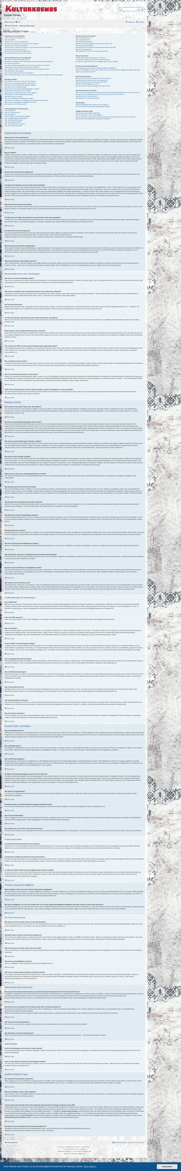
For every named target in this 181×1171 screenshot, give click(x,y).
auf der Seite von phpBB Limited (67, 1083)
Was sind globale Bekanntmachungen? (16, 118)
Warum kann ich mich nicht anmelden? (16, 45)
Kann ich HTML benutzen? (13, 112)
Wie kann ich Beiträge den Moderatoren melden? (19, 98)
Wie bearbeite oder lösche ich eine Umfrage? (18, 90)
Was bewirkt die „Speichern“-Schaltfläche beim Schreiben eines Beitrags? (27, 100)
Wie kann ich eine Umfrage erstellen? (16, 87)
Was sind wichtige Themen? (13, 122)
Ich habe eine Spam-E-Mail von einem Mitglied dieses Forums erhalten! (97, 61)
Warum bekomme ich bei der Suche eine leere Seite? (91, 82)
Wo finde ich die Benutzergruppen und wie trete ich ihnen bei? (94, 43)
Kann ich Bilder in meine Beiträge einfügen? (17, 116)
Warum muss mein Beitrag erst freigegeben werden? (20, 102)
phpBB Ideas (100, 1094)
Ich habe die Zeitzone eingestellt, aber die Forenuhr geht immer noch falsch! (27, 65)
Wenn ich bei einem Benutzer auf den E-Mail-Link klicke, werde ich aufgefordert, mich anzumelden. (34, 75)
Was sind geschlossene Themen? (15, 124)
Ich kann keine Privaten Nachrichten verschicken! (91, 57)
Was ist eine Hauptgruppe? (84, 49)
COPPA (114, 187)
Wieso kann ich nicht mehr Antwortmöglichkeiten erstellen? (22, 89)
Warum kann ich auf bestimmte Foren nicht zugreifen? (21, 92)
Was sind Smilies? (10, 114)
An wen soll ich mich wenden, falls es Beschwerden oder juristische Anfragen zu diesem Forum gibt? (106, 117)
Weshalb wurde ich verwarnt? (13, 96)
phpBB (68, 1147)
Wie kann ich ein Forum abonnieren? (87, 96)
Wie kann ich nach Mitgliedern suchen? (87, 84)
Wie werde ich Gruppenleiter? (84, 45)
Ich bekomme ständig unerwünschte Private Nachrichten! (93, 59)
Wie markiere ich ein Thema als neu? (16, 104)
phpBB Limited (125, 335)
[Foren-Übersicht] (31, 8)
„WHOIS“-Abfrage (14, 1109)
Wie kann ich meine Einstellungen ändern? (17, 59)
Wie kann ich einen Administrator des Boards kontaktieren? (93, 118)
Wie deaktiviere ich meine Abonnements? (88, 98)
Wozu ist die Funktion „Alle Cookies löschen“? (18, 53)
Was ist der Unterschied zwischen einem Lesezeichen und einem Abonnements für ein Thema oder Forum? (108, 92)
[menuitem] (18, 22)
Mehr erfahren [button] (90, 1166)
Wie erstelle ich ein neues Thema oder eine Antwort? (20, 81)
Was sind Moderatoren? (83, 40)
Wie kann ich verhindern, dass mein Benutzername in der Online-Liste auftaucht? (29, 61)
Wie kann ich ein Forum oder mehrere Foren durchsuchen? (93, 78)
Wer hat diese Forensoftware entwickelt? (88, 113)
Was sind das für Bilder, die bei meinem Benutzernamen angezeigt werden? (27, 69)
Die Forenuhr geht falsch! (12, 63)
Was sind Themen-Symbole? (13, 125)
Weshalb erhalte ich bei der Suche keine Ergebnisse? (91, 80)
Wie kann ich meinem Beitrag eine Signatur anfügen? (20, 85)
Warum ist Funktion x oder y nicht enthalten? (89, 115)
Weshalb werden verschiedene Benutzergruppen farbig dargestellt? (96, 47)
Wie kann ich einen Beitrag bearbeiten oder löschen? (20, 83)
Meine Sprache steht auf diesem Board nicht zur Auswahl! (22, 67)
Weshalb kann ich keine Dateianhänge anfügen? (19, 94)
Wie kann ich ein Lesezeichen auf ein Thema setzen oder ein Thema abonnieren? (100, 94)
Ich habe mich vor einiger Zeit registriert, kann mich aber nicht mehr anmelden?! (28, 47)
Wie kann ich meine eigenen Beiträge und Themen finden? (93, 86)
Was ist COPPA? (10, 40)
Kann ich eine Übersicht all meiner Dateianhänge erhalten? (93, 106)
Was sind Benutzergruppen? (84, 41)
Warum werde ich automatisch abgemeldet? (18, 51)
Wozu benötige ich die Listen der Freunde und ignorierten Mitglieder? (96, 68)
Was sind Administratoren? (84, 38)
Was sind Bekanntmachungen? (14, 120)
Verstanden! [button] (167, 1167)
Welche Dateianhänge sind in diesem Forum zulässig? (92, 104)
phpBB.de (139, 335)
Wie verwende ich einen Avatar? (14, 71)
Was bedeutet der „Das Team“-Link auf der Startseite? (92, 51)
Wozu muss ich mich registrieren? (15, 38)
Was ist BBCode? (10, 110)
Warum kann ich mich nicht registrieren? (17, 41)
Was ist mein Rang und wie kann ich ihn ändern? (19, 73)
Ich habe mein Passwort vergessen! (15, 49)
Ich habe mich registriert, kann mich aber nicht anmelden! (22, 43)
